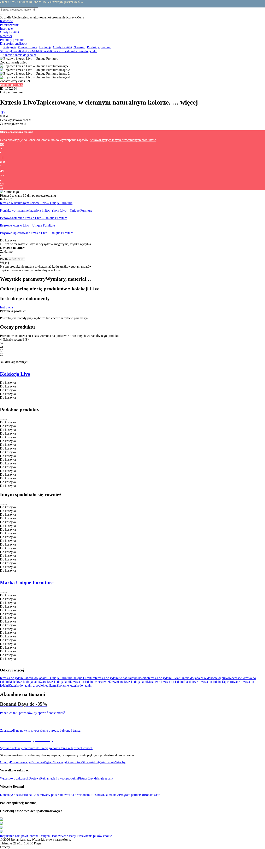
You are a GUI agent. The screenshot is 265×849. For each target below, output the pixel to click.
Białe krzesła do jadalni (24, 681)
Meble (36, 51)
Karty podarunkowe (56, 795)
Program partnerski (131, 795)
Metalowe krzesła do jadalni (165, 681)
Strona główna (9, 51)
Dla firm (74, 795)
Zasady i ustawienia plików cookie (89, 836)
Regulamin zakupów (13, 836)
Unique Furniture (83, 678)
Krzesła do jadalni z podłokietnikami (33, 685)
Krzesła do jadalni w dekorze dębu (202, 678)
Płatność (83, 778)
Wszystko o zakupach (14, 778)
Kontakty (6, 795)
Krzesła (45, 51)
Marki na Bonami (31, 795)
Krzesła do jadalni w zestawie (89, 681)
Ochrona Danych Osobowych (46, 836)
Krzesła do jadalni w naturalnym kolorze (121, 678)
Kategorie (25, 51)
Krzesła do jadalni (85, 51)
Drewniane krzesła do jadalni (128, 681)
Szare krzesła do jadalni (54, 681)
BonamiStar (151, 795)
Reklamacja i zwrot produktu (59, 778)
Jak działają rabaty (101, 778)
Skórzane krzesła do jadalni (74, 685)
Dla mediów (111, 795)
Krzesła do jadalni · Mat (163, 678)
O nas (16, 795)
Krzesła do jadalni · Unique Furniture (48, 678)
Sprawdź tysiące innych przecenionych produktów (123, 140)
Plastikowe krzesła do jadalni (203, 681)
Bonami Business (91, 795)
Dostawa (34, 778)
